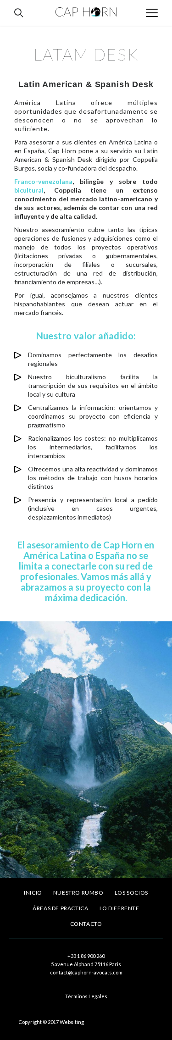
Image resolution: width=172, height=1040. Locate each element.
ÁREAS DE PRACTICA (60, 908)
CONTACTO (86, 923)
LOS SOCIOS (131, 892)
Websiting (72, 1022)
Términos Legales (86, 996)
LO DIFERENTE (119, 908)
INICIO (33, 892)
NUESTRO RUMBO (78, 892)
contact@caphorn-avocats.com (86, 972)
